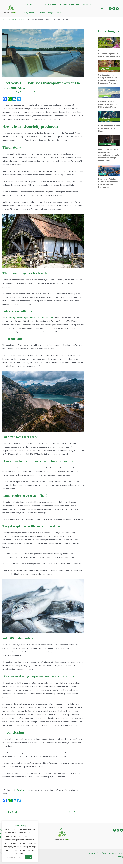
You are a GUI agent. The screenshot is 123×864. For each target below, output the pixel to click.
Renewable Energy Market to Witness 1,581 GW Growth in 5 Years (108, 104)
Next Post (74, 812)
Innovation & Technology (70, 4)
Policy (59, 12)
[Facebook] (110, 8)
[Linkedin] (117, 8)
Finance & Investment (47, 4)
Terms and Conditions (97, 853)
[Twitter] (113, 8)
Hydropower (7, 92)
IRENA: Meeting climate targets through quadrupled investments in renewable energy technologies (108, 154)
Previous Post (13, 812)
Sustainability (88, 4)
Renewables (27, 4)
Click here (21, 790)
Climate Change (46, 12)
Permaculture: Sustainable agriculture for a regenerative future (109, 53)
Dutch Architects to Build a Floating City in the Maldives (109, 128)
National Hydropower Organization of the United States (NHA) (30, 317)
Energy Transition (29, 12)
